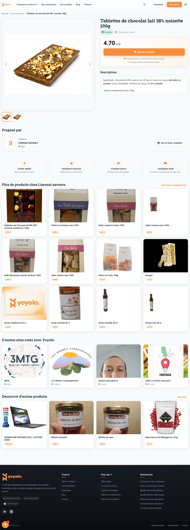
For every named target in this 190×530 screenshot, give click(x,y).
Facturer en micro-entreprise (152, 481)
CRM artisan (106, 481)
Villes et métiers (68, 481)
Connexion (158, 4)
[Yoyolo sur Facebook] (4, 511)
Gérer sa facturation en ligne (152, 486)
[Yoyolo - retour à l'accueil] (6, 4)
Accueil (5, 14)
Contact (87, 4)
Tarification (66, 490)
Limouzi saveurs (17, 14)
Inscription (174, 4)
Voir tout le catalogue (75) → (175, 185)
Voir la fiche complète (171, 143)
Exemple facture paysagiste (152, 499)
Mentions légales (157, 525)
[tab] (6, 116)
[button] (144, 4)
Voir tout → (183, 397)
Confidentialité (173, 525)
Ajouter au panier (146, 52)
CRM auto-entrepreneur (111, 495)
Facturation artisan (109, 486)
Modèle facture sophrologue (152, 495)
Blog (78, 4)
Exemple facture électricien (151, 504)
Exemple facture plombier (151, 508)
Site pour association (110, 499)
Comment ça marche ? (27, 4)
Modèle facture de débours (151, 490)
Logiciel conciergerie (109, 490)
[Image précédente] (6, 64)
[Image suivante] (89, 64)
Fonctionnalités (68, 486)
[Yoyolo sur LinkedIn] (11, 511)
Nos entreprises (48, 4)
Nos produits (66, 4)
